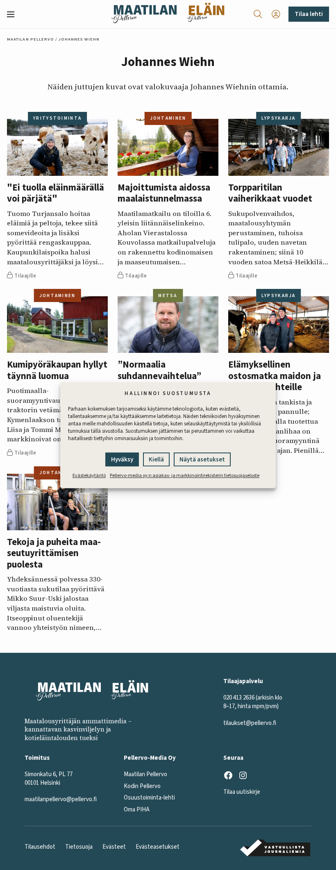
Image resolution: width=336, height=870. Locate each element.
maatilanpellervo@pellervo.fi (61, 799)
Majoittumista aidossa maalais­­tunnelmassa (164, 193)
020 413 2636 (238, 697)
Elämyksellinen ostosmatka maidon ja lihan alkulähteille (274, 376)
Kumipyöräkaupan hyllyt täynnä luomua (57, 370)
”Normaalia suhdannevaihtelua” (159, 370)
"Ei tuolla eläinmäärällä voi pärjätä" (55, 193)
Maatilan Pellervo (30, 39)
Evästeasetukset (157, 847)
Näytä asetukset (202, 459)
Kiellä (156, 459)
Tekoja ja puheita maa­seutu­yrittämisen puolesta (54, 553)
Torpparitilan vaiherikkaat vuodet (270, 193)
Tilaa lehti (309, 13)
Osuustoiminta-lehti (149, 797)
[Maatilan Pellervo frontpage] (144, 14)
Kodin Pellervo (142, 786)
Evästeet (114, 847)
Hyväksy (122, 459)
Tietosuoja (79, 847)
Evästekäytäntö (89, 475)
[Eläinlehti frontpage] (206, 14)
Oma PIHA (137, 809)
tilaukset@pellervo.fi (249, 723)
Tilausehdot (40, 847)
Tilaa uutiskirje (241, 792)
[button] (14, 14)
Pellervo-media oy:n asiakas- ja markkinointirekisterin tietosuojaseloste (184, 475)
